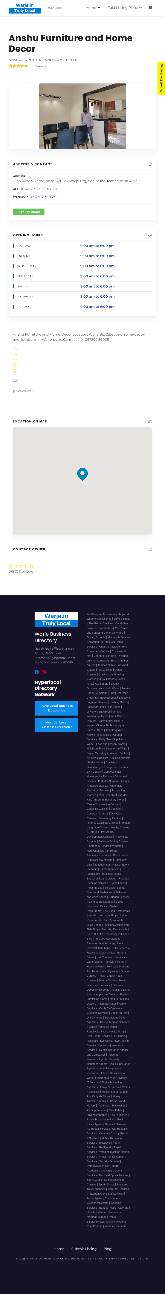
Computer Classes (98, 813)
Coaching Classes (98, 808)
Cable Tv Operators (111, 1008)
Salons (103, 693)
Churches (123, 693)
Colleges (116, 808)
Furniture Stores (121, 989)
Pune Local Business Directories (56, 708)
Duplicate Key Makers (100, 859)
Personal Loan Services (101, 887)
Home (91, 8)
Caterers (123, 1207)
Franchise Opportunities (101, 952)
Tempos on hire (107, 665)
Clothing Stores (119, 702)
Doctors (124, 753)
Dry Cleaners (95, 1017)
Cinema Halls (104, 725)
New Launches (119, 1115)
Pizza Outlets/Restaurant (101, 934)
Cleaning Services (98, 1012)
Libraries (94, 832)
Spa (112, 693)
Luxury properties (97, 1115)
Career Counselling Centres (103, 804)
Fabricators (94, 873)
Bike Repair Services (101, 623)
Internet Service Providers (112, 1077)
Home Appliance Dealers (103, 994)
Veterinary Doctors (98, 1203)
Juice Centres (95, 924)
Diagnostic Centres (116, 767)
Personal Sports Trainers (114, 1175)
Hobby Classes (120, 827)
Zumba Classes (108, 980)
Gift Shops (114, 706)
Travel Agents (95, 1198)
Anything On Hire (99, 641)
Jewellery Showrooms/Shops (104, 711)
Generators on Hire (105, 655)
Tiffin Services (120, 948)
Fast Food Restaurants (116, 911)
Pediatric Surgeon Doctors (113, 781)
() (39, 66)
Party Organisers (110, 869)
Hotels (93, 915)
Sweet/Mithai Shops (99, 948)
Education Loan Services (102, 878)
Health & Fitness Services (102, 966)
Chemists (94, 1091)
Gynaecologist (112, 771)
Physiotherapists (98, 785)
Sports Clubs (94, 1179)
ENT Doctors (94, 771)
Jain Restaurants (113, 920)
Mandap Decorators (109, 1212)
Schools (92, 841)
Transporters (113, 1198)
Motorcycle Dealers (119, 637)
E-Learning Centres (110, 818)
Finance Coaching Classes (103, 822)
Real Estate (116, 1110)
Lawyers (105, 1087)
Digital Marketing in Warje (102, 753)
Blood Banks (121, 855)
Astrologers (102, 683)
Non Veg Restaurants (115, 929)
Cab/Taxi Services (118, 1189)
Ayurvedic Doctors (98, 758)
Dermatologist (95, 767)
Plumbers (120, 1036)
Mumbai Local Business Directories (56, 724)
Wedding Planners (115, 1226)
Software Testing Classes (114, 841)
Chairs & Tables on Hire (113, 646)
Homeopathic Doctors (100, 776)
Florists (91, 1212)
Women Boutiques (98, 716)
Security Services (109, 1161)
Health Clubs (106, 975)
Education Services (98, 790)
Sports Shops (107, 1184)
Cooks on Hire (119, 1012)
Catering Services (119, 897)
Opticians (104, 1045)
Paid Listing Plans (123, 8)
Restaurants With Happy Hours (105, 943)
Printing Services (97, 1110)
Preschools (122, 836)
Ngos (100, 730)
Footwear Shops (97, 706)
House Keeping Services (114, 1022)
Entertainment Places (108, 864)
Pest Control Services (100, 1036)
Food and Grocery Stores (111, 744)
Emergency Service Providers (104, 846)
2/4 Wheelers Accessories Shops (106, 614)
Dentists (111, 762)
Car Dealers (105, 628)
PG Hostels (119, 1105)
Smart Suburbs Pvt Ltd (128, 1258)
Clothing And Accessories (102, 697)
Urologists (116, 785)
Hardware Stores (114, 961)
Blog (108, 1249)
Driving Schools (96, 637)
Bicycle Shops (122, 618)
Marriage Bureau (97, 1216)
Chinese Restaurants (101, 901)
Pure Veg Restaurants (108, 938)
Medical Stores (121, 1087)
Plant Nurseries (107, 1003)
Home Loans (118, 883)
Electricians (112, 1017)
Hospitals (92, 1040)
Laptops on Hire (107, 660)
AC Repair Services (98, 1128)
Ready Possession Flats (101, 1119)
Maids (92, 1026)
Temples (111, 730)
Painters (103, 1026)
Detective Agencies (98, 1165)
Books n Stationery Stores (109, 799)
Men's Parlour (110, 1091)
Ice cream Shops (108, 915)
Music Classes (107, 679)
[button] (82, 466)
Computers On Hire (98, 651)
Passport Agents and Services (106, 1193)
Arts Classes (105, 669)
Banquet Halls (107, 1207)
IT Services (93, 1082)
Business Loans (112, 873)
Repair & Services (116, 1124)
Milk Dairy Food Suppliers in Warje (107, 748)
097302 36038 (43, 197)
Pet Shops (104, 1105)
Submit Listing (84, 1249)
